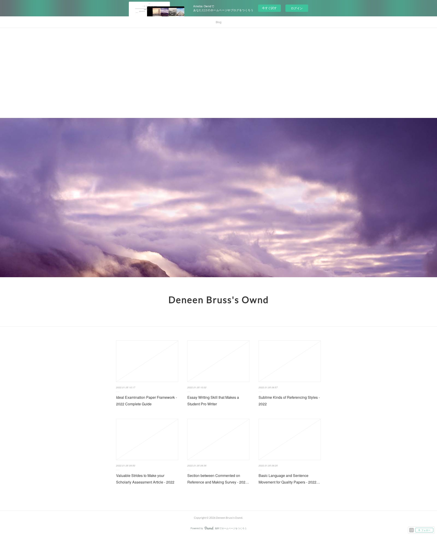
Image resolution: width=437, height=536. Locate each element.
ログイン (297, 8)
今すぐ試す (269, 8)
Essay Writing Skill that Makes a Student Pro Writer (213, 400)
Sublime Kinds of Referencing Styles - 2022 (289, 400)
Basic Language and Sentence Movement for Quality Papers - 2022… (289, 479)
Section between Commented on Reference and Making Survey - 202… (218, 479)
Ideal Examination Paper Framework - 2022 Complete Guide (146, 400)
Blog (218, 22)
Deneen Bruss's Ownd (218, 299)
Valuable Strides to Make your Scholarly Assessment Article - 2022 (145, 479)
